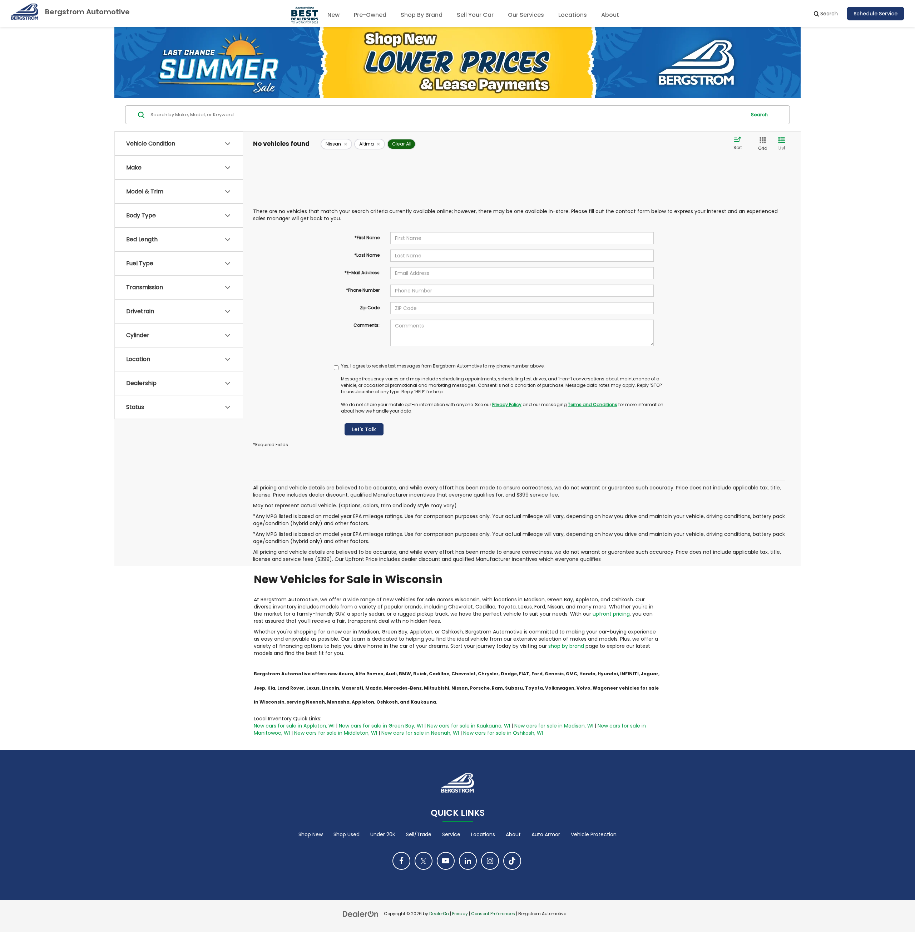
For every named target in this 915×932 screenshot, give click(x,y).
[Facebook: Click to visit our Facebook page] (401, 861)
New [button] (333, 15)
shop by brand (566, 646)
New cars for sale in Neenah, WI (420, 732)
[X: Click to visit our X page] (423, 861)
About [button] (610, 15)
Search (759, 114)
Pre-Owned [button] (370, 15)
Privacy (460, 914)
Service (451, 834)
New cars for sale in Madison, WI (553, 725)
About (513, 834)
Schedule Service (875, 13)
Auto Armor (545, 834)
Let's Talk (364, 429)
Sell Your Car (475, 15)
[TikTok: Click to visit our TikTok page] (512, 861)
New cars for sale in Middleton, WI (335, 732)
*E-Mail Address (362, 273)
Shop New (310, 834)
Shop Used (346, 834)
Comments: (366, 325)
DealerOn (439, 914)
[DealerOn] (360, 913)
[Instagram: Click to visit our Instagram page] (490, 861)
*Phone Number (363, 290)
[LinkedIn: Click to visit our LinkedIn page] (468, 861)
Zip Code (370, 308)
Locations (572, 15)
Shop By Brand (421, 15)
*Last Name (367, 255)
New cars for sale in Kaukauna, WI (468, 725)
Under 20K (382, 834)
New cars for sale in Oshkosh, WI (503, 732)
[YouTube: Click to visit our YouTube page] (445, 861)
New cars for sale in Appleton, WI (294, 725)
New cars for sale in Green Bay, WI (381, 725)
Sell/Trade (418, 834)
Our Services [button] (526, 15)
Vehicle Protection (594, 834)
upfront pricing (611, 613)
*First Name (367, 238)
